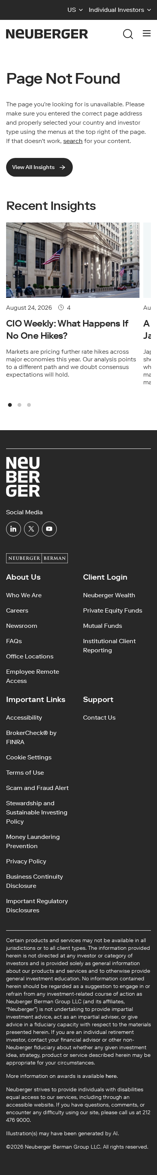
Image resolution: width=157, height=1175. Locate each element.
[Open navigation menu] (147, 34)
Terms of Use (25, 772)
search (73, 141)
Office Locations (29, 656)
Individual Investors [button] (116, 9)
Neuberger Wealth (109, 595)
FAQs (14, 641)
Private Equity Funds (112, 610)
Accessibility (24, 717)
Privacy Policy (26, 861)
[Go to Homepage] (47, 34)
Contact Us (99, 717)
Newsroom (21, 625)
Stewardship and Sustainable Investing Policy (36, 812)
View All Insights (33, 167)
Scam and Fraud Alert (37, 787)
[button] (75, 10)
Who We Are (24, 595)
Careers (17, 610)
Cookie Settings (28, 757)
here (111, 1076)
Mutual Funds (102, 625)
